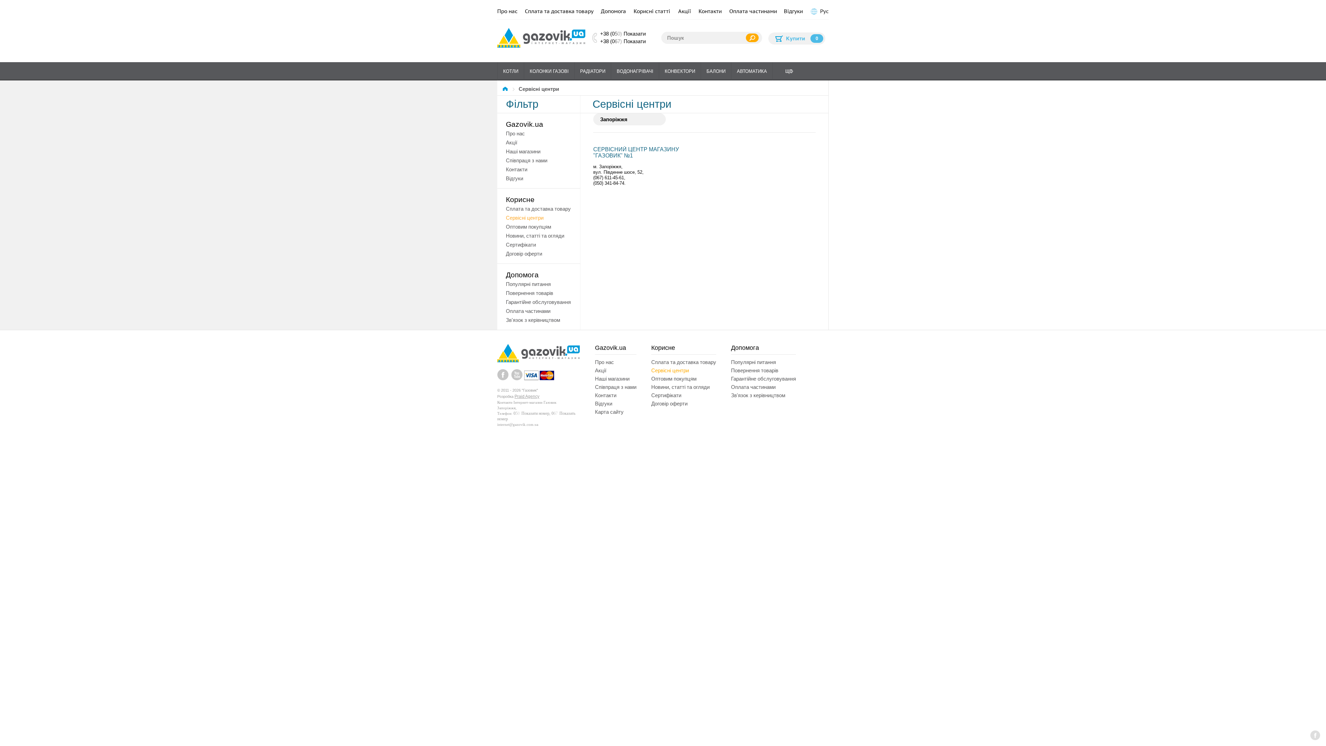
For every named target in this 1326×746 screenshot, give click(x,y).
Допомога (613, 11)
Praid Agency (527, 396)
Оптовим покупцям (528, 227)
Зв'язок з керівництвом (533, 320)
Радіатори (592, 71)
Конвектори (680, 71)
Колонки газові (549, 71)
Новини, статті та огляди (535, 236)
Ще (788, 71)
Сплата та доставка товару (559, 11)
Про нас (507, 11)
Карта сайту (609, 412)
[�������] (506, 89)
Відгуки (793, 11)
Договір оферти (524, 254)
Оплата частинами (753, 11)
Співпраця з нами (526, 160)
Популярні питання (528, 284)
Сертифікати (521, 245)
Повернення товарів (529, 293)
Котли (510, 71)
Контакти (710, 11)
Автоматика (752, 71)
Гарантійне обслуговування (538, 302)
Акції (684, 11)
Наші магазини (523, 151)
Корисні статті (652, 11)
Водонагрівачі (635, 71)
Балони (716, 71)
